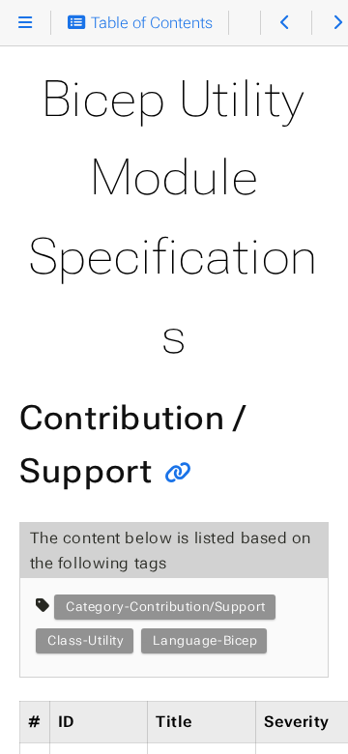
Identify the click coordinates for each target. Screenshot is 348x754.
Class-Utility (85, 640)
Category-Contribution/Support (166, 606)
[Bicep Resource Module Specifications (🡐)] (285, 23)
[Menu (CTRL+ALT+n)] (25, 23)
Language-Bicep (205, 640)
